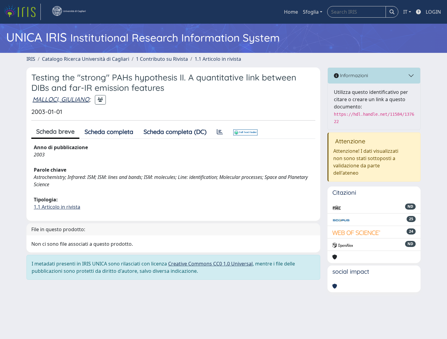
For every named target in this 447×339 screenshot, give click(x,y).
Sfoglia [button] (311, 12)
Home (291, 12)
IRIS (30, 59)
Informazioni (353, 75)
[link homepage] (22, 12)
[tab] (220, 131)
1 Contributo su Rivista (162, 59)
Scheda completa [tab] (109, 131)
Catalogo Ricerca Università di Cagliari (85, 59)
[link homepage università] (69, 12)
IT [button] (405, 12)
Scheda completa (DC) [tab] (175, 131)
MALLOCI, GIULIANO (61, 99)
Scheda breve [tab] (55, 131)
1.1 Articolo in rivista (218, 59)
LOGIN (433, 12)
